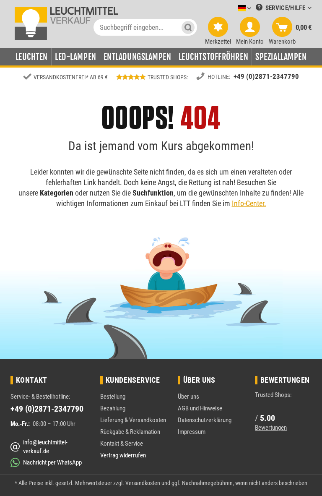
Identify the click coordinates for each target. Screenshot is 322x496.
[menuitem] (232, 8)
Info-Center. (249, 203)
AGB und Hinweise (200, 408)
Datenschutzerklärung (204, 420)
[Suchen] (188, 27)
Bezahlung (112, 408)
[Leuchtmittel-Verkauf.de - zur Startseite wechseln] (66, 22)
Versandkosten (142, 483)
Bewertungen (271, 427)
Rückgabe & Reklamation (130, 432)
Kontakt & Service (121, 443)
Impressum (191, 432)
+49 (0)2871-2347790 (266, 76)
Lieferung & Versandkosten (133, 420)
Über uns (188, 396)
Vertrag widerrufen (123, 455)
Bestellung (112, 396)
